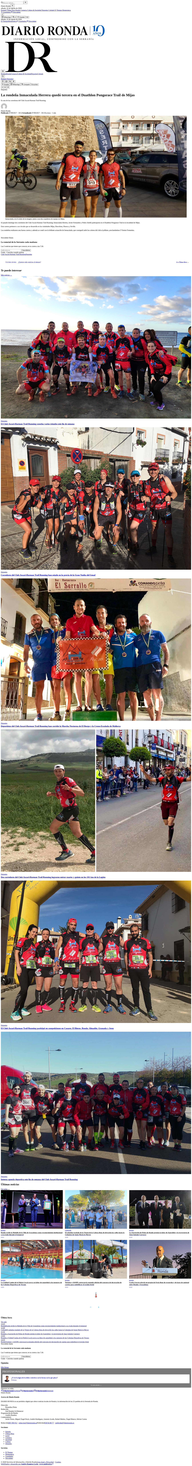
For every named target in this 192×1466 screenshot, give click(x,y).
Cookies (58, 1462)
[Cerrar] (12, 5)
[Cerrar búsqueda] (25, 2)
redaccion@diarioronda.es (28, 1423)
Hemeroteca (66, 10)
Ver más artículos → (96, 1385)
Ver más (4, 1322)
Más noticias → (6, 275)
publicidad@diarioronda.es (64, 1423)
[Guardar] (3, 81)
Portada (3, 10)
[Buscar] (3, 76)
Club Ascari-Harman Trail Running (13, 254)
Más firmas (5, 1367)
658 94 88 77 (49, 1423)
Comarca (23, 10)
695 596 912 (12, 1423)
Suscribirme (26, 250)
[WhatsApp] (6, 81)
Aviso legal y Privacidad (45, 1462)
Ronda (17, 10)
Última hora (10, 10)
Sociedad (8, 1440)
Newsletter (17, 12)
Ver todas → (5, 1189)
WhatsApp (7, 17)
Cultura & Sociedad (34, 10)
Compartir (26, 84)
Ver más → (186, 1290)
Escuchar (35, 84)
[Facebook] (13, 81)
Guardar (22, 17)
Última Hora (9, 1434)
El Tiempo (58, 10)
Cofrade (51, 10)
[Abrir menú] (3, 71)
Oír (27, 17)
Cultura (8, 1442)
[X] (10, 81)
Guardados (6, 12)
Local (7, 1436)
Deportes (44, 10)
